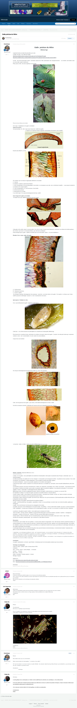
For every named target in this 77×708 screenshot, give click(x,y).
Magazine (3, 23)
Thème (35, 703)
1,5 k (8, 54)
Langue (30, 703)
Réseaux (22, 23)
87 (7, 612)
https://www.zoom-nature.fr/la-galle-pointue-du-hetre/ (27, 560)
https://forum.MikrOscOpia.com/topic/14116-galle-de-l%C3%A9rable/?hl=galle (29, 56)
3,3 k (8, 597)
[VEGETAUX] (16, 38)
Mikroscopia (4, 19)
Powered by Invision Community (38, 706)
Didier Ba (7, 602)
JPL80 (7, 571)
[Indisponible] (44, 78)
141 (7, 581)
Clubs (18, 23)
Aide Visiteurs (35, 23)
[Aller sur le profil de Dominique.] (3, 38)
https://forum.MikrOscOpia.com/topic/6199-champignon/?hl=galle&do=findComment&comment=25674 (34, 57)
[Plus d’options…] (74, 44)
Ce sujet (70, 23)
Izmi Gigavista (7, 586)
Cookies (46, 703)
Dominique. (9, 37)
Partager (64, 38)
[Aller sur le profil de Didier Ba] (7, 606)
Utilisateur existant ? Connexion (62, 19)
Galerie (14, 23)
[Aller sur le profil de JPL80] (7, 575)
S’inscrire (73, 19)
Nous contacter (41, 703)
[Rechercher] (74, 24)
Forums (9, 23)
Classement (29, 23)
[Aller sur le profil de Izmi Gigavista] (7, 590)
